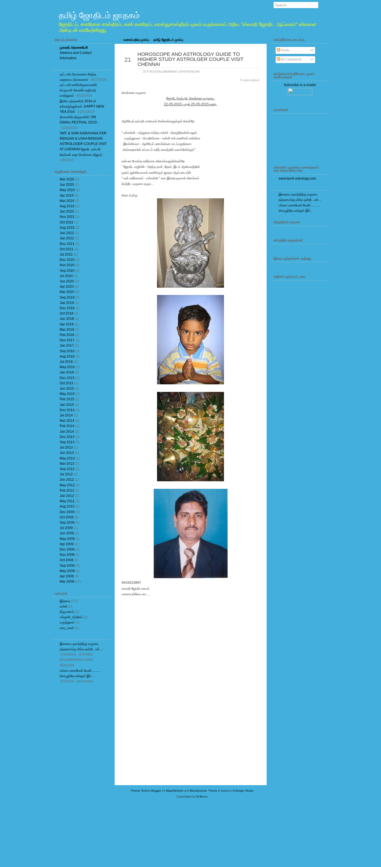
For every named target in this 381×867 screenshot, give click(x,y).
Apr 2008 (67, 576)
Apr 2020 (67, 287)
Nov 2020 (67, 265)
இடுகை (65, 601)
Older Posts (245, 610)
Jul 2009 (66, 528)
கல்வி (63, 606)
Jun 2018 (67, 319)
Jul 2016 (66, 362)
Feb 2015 (67, 399)
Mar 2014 (67, 421)
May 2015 (67, 394)
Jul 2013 (66, 447)
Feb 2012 (67, 490)
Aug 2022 (67, 228)
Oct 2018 (66, 313)
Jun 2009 (67, 533)
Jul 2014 (66, 415)
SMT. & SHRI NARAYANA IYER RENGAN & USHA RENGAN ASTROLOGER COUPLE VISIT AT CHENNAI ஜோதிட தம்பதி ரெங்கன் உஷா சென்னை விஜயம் (83, 144)
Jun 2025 (67, 185)
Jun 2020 (67, 281)
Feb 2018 (67, 335)
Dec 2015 (67, 378)
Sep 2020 (67, 271)
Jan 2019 (67, 303)
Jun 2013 (67, 453)
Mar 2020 (67, 292)
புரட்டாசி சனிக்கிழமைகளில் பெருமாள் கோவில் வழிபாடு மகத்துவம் (78, 90)
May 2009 (67, 539)
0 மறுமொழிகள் (250, 80)
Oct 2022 (66, 222)
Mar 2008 (67, 581)
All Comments (291, 59)
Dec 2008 (67, 549)
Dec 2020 (67, 260)
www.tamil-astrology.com (297, 178)
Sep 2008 (67, 566)
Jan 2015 (67, 405)
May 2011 (67, 501)
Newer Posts (136, 610)
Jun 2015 (67, 388)
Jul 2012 (66, 474)
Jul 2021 (66, 254)
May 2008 (67, 571)
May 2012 (67, 485)
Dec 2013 (67, 437)
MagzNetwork (174, 790)
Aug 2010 (67, 506)
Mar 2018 (67, 330)
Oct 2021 (66, 249)
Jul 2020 (66, 276)
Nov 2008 (67, 555)
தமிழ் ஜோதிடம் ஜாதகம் (99, 15)
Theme (212, 790)
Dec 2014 (67, 410)
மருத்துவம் (67, 622)
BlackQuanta (198, 790)
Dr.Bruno (202, 796)
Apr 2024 (67, 195)
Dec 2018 (67, 308)
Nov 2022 (67, 217)
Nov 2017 (67, 340)
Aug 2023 (67, 206)
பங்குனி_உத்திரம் (71, 617)
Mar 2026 (67, 179)
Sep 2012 (67, 469)
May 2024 (67, 190)
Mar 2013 (67, 464)
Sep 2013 (67, 442)
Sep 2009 (67, 523)
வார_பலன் (67, 628)
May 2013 (67, 458)
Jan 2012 (67, 496)
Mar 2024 (67, 201)
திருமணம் (67, 612)
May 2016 (67, 367)
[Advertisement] (81, 772)
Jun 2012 (67, 480)
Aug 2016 (67, 356)
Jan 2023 (67, 211)
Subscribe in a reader (300, 85)
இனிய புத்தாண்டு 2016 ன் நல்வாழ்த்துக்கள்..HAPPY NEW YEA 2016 (82, 106)
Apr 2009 (67, 544)
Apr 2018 (67, 324)
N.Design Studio (243, 790)
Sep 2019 (67, 297)
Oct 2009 (66, 517)
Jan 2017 (67, 345)
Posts (284, 50)
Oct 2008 (66, 560)
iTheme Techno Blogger (146, 790)
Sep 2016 (67, 351)
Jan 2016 (67, 372)
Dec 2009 (67, 512)
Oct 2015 (66, 383)
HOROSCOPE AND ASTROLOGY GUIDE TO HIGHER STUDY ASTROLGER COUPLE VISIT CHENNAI (190, 59)
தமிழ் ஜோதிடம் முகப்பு (168, 40)
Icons (224, 790)
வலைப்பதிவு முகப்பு (136, 40)
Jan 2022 (67, 238)
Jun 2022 (67, 233)
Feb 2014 (67, 426)
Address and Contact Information (75, 53)
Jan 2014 (67, 432)
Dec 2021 (67, 244)
